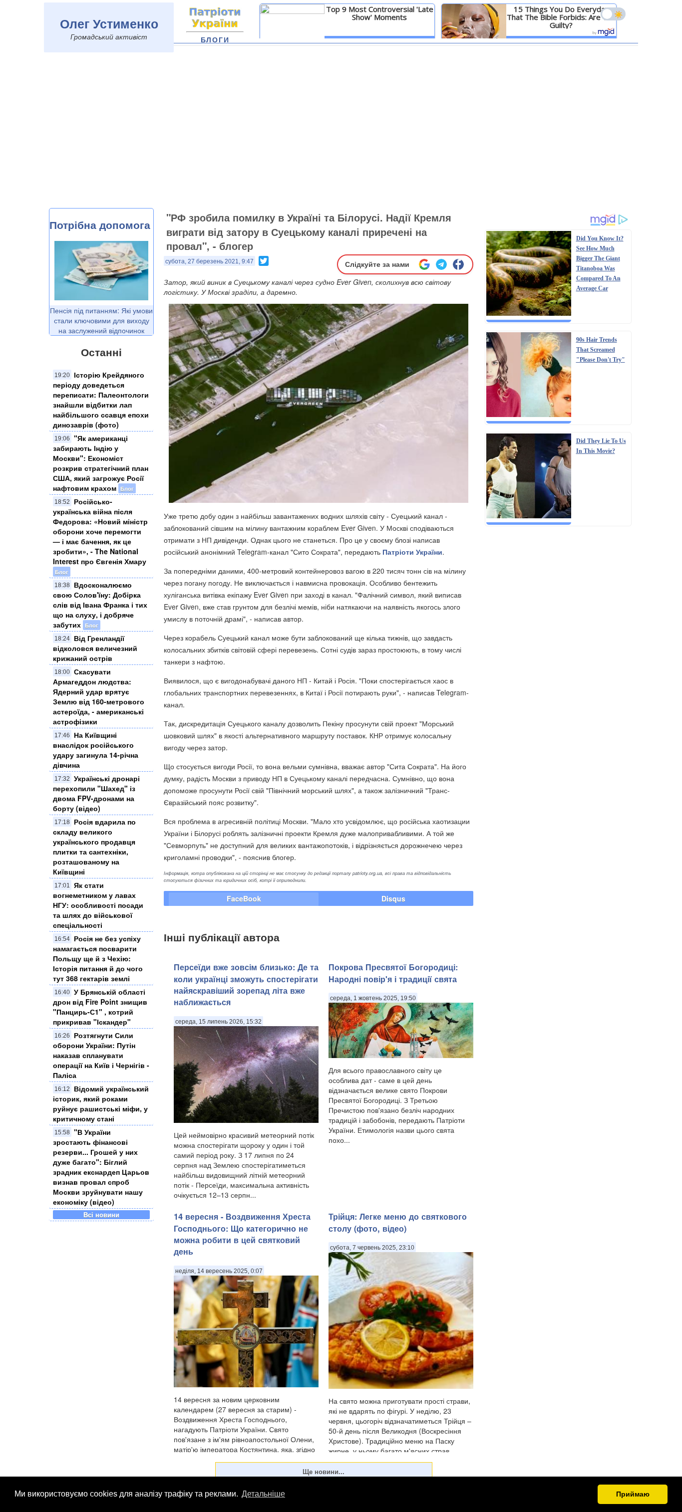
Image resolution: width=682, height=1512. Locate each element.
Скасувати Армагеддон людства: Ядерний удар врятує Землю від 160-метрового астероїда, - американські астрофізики (98, 696)
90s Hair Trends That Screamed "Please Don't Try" (600, 349)
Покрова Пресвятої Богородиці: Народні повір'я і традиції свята (393, 972)
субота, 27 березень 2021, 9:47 (209, 261)
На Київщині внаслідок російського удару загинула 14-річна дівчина (95, 750)
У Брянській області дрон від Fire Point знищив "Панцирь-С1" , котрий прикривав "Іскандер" (100, 1007)
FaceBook (244, 898)
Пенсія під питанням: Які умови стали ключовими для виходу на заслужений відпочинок (101, 320)
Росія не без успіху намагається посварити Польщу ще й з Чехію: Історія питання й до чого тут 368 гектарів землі (98, 958)
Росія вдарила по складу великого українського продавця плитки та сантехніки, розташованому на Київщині (94, 846)
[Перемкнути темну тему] (613, 13)
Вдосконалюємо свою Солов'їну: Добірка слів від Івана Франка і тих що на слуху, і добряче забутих (100, 605)
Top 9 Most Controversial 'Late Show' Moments (379, 13)
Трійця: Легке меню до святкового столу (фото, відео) (398, 1222)
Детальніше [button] (263, 1494)
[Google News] (424, 264)
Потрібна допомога (99, 224)
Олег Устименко (109, 23)
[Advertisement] (341, 133)
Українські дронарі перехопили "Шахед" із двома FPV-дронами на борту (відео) (96, 793)
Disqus (393, 898)
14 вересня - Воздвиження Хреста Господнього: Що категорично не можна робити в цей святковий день (242, 1234)
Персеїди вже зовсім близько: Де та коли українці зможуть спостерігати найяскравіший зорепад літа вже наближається (246, 984)
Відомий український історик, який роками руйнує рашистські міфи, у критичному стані (101, 1103)
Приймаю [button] (633, 1494)
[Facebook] (458, 264)
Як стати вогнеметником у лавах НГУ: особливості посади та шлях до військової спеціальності (98, 905)
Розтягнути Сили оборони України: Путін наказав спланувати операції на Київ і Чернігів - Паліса (101, 1055)
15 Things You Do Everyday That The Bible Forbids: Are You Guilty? (561, 17)
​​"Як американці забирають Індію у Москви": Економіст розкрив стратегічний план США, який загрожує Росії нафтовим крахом (100, 463)
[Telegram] (441, 264)
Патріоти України (412, 552)
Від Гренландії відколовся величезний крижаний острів (95, 648)
